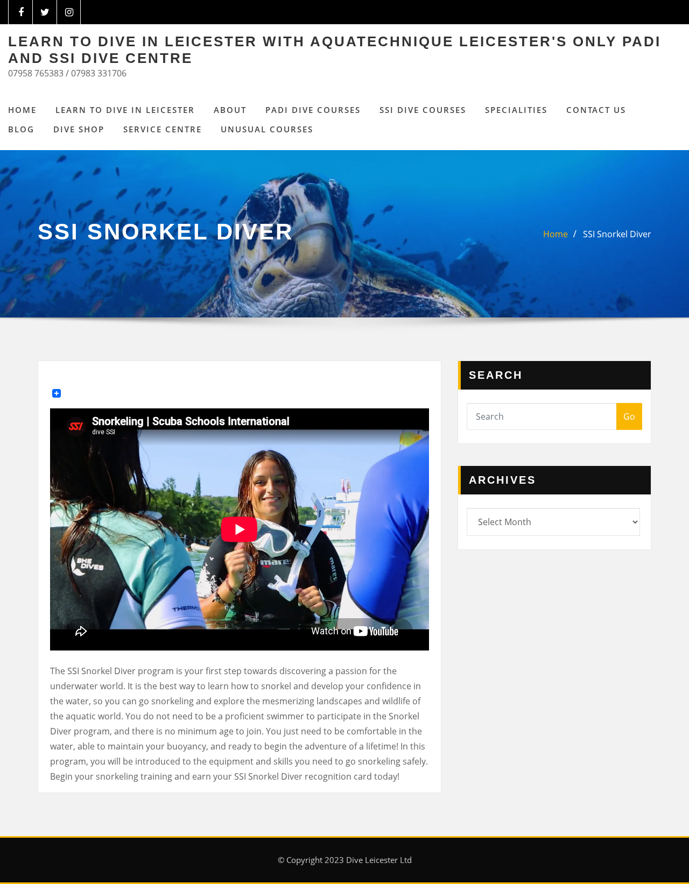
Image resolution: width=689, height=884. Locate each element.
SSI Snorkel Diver (617, 234)
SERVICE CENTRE (162, 129)
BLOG (21, 129)
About (230, 109)
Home (22, 109)
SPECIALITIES (516, 109)
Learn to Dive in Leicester (125, 109)
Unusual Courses (267, 129)
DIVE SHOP (78, 129)
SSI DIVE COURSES (422, 109)
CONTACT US (596, 109)
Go (629, 416)
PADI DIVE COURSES (313, 109)
